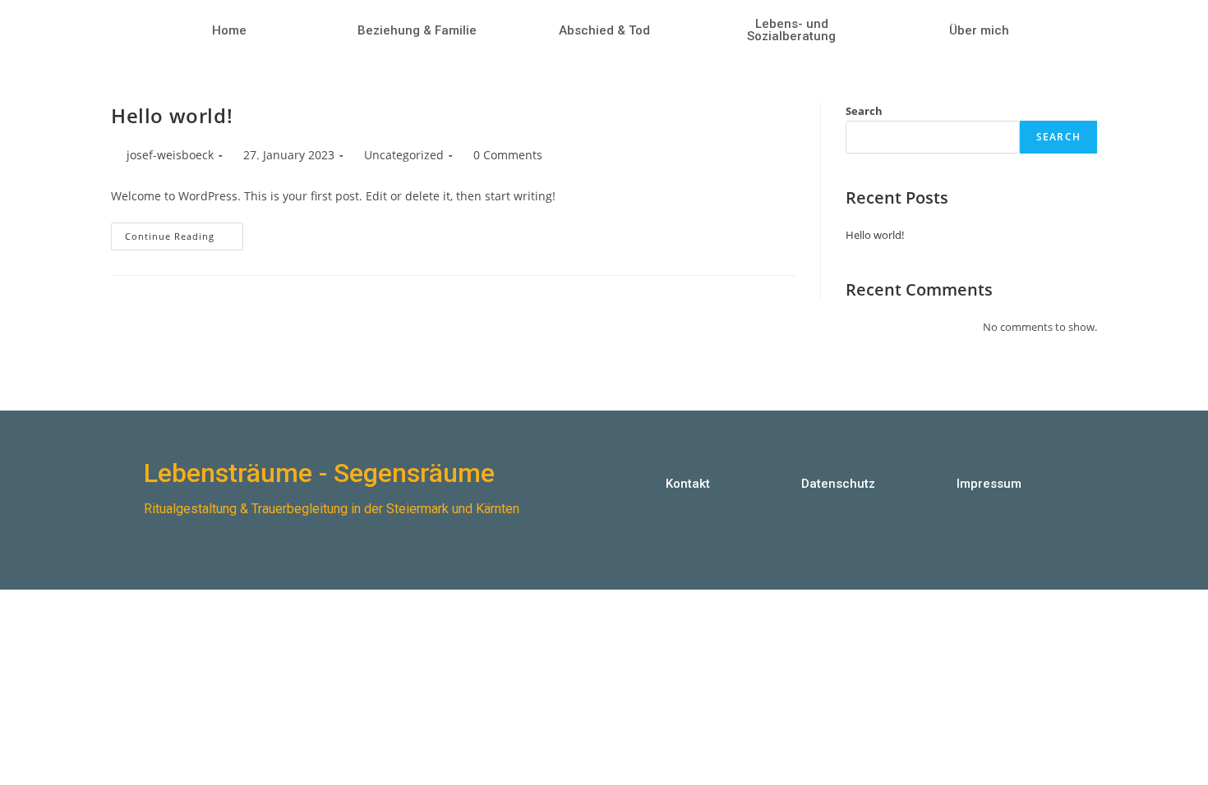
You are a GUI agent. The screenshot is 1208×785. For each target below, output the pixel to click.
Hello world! (172, 115)
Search (864, 110)
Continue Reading (184, 232)
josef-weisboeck (170, 155)
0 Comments (507, 155)
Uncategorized (404, 155)
